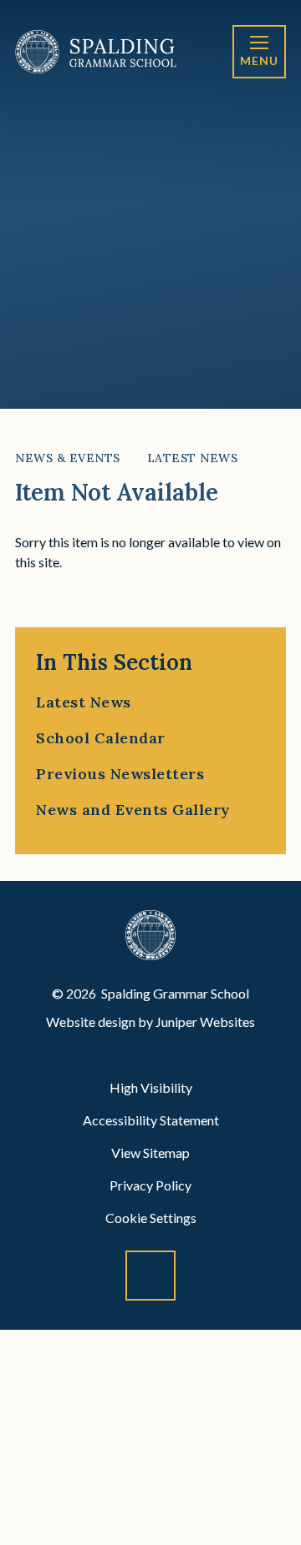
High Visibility (151, 1087)
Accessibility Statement (151, 1120)
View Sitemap (150, 1152)
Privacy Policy (150, 1185)
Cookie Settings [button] (150, 1217)
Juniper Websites (205, 1021)
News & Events (67, 458)
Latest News (192, 458)
